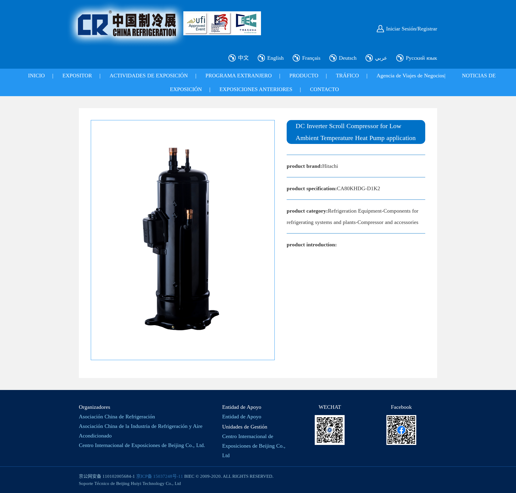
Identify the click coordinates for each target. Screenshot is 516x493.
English (275, 58)
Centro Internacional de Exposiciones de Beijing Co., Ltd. (142, 445)
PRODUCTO (303, 76)
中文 (243, 58)
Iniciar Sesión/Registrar (411, 29)
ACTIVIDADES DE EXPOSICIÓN (149, 76)
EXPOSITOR (77, 76)
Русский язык (421, 58)
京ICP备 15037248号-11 (159, 476)
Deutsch (348, 58)
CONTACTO (324, 89)
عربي (381, 58)
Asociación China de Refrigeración (117, 417)
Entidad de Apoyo (241, 417)
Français (311, 58)
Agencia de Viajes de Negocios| (411, 76)
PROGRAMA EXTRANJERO (238, 76)
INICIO (36, 76)
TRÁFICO (347, 76)
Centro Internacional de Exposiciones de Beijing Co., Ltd (253, 445)
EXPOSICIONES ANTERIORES (255, 89)
